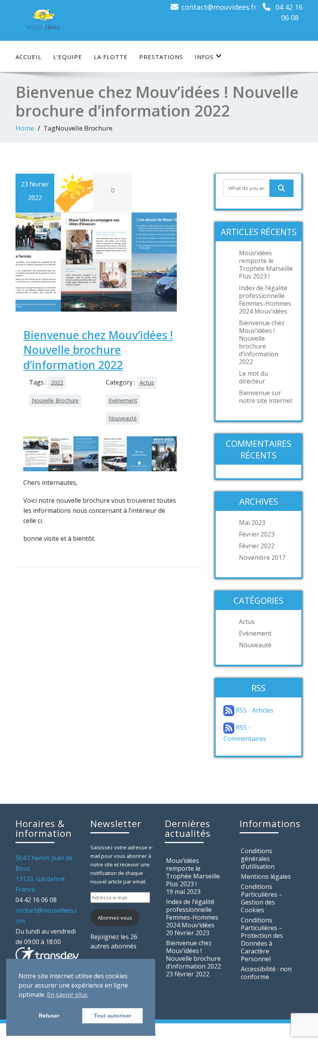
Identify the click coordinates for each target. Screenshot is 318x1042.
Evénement (123, 400)
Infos (204, 57)
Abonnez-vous (115, 917)
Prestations (161, 57)
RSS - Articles (253, 710)
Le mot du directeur (253, 377)
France (25, 889)
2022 (57, 382)
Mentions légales (266, 876)
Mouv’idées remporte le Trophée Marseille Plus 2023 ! (266, 264)
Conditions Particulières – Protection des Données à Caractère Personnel (262, 939)
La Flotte (111, 57)
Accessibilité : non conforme (266, 973)
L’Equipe (67, 57)
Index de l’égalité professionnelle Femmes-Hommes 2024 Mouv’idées (265, 299)
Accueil (28, 57)
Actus (147, 382)
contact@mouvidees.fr (219, 7)
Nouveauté (123, 418)
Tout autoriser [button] (112, 1015)
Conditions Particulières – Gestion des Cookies (261, 898)
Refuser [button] (49, 1015)
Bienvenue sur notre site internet (265, 396)
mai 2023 (252, 522)
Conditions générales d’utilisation (258, 859)
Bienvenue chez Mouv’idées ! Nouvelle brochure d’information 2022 (98, 350)
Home (25, 128)
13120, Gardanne (40, 879)
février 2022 (257, 546)
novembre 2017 (262, 557)
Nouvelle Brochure (55, 400)
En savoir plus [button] (67, 994)
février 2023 (257, 534)
